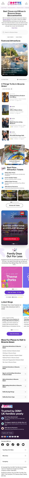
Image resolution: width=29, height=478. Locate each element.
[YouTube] (23, 444)
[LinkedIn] (7, 444)
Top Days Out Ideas (8, 450)
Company (5, 461)
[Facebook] (2, 444)
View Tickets (10, 37)
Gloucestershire (11, 7)
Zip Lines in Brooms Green (9, 362)
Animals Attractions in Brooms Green (11, 367)
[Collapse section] (25, 347)
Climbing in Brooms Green (9, 353)
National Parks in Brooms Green (11, 357)
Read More (14, 28)
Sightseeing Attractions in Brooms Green (12, 386)
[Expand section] (25, 367)
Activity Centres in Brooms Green (11, 350)
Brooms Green (20, 7)
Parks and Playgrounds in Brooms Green (13, 360)
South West (3, 7)
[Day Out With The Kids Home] (14, 3)
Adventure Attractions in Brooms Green (12, 347)
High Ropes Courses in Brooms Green (12, 355)
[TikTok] (13, 444)
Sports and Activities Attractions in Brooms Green (12, 373)
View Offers (19, 37)
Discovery (5, 455)
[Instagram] (18, 444)
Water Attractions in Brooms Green (10, 380)
